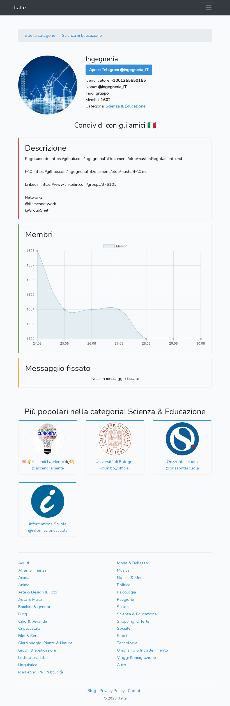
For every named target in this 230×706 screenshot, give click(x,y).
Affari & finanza (32, 570)
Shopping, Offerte (133, 621)
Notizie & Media (131, 577)
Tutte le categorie (39, 35)
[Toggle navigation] (208, 8)
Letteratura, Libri (33, 657)
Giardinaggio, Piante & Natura (45, 643)
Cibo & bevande (32, 621)
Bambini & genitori (34, 606)
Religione (125, 599)
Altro (121, 665)
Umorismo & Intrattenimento (142, 650)
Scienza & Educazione (82, 35)
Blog (22, 614)
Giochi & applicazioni (37, 650)
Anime (23, 585)
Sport (122, 635)
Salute (123, 606)
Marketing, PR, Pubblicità (40, 672)
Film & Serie (29, 635)
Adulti (23, 563)
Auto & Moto (30, 599)
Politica (123, 585)
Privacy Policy (112, 690)
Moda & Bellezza (132, 563)
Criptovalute (29, 628)
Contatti (135, 690)
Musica (123, 570)
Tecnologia (127, 643)
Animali (24, 577)
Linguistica (27, 665)
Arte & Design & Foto (37, 592)
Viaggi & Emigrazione (136, 657)
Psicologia (126, 592)
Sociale (123, 628)
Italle (20, 7)
